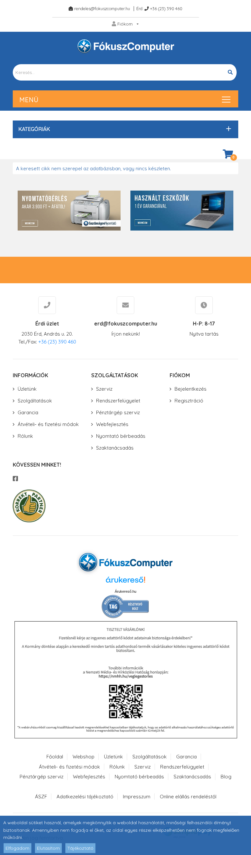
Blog (226, 776)
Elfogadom (17, 848)
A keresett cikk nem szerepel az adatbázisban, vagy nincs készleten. (93, 168)
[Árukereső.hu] (125, 582)
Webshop (83, 756)
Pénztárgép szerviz (118, 412)
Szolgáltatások (35, 401)
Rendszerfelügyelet (118, 401)
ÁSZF (41, 796)
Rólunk (25, 436)
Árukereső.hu (125, 591)
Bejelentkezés (191, 389)
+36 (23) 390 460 (166, 8)
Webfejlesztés (112, 424)
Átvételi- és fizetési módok (48, 424)
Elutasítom (48, 848)
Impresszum (136, 796)
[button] (124, 129)
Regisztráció (189, 401)
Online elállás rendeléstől (188, 796)
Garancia (28, 412)
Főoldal (54, 756)
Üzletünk (27, 389)
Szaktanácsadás (115, 448)
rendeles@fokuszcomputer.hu (102, 8)
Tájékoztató (80, 848)
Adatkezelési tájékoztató (85, 796)
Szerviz (104, 389)
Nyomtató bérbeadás (120, 436)
